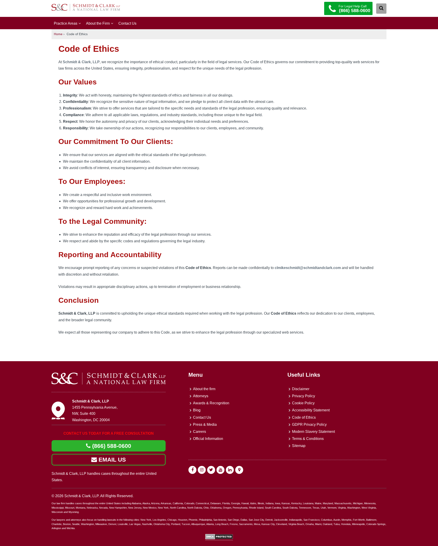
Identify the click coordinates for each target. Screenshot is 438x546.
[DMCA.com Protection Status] (219, 538)
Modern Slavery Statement (313, 432)
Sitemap (298, 446)
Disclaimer (300, 389)
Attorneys (200, 396)
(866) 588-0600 (111, 446)
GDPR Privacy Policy (309, 424)
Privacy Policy (303, 396)
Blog (197, 410)
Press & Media (205, 424)
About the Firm (98, 23)
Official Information (208, 439)
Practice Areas (65, 23)
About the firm (204, 389)
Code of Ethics (304, 417)
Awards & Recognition (211, 403)
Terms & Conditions (308, 439)
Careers (199, 432)
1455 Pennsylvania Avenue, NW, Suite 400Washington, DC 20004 (94, 413)
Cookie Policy (303, 403)
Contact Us (127, 23)
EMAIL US (111, 459)
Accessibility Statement (311, 410)
